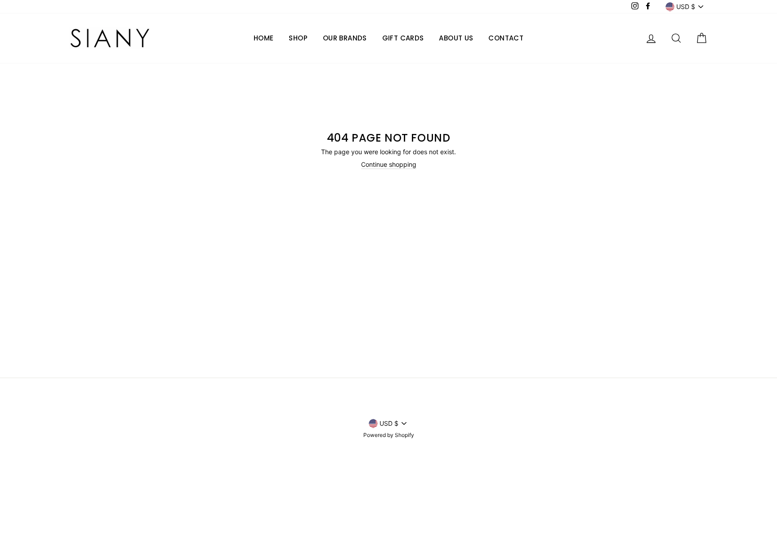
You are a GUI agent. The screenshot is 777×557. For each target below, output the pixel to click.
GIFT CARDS (403, 38)
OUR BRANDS (345, 38)
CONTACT (505, 38)
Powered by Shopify (388, 435)
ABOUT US (456, 38)
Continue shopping (388, 164)
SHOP (298, 38)
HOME (264, 38)
